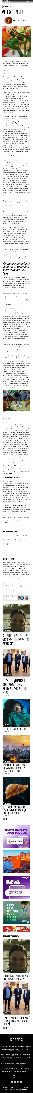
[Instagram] (15, 1082)
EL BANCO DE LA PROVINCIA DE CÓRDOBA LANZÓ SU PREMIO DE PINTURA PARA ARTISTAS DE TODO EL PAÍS (15, 686)
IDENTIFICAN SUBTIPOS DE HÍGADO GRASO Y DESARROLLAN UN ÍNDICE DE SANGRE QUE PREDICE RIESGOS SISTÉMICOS (15, 810)
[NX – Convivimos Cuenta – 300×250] (16, 849)
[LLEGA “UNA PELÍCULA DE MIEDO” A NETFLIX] (16, 713)
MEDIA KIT (16, 1075)
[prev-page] (4, 819)
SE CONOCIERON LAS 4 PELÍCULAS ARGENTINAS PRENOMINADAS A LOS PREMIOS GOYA (16, 639)
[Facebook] (11, 1082)
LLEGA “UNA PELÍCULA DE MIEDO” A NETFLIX (15, 729)
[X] (18, 1082)
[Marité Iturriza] (8, 20)
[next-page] (6, 819)
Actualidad (6, 6)
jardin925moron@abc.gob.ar (14, 548)
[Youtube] (21, 1082)
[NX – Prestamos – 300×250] (16, 900)
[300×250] (16, 874)
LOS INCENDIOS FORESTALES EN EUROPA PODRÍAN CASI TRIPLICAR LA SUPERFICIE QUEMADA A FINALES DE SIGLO (14, 768)
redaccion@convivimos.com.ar (19, 1078)
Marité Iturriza (17, 20)
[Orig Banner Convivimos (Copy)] (16, 933)
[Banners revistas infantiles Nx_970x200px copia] (16, 602)
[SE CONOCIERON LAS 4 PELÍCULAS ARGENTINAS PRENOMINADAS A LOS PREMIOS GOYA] (16, 618)
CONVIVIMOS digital (7, 1087)
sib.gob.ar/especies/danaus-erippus (13, 586)
